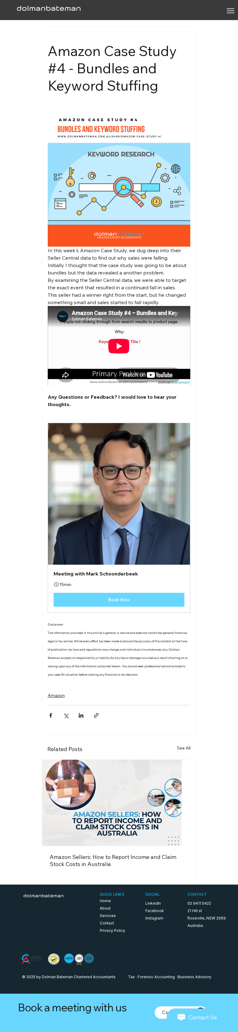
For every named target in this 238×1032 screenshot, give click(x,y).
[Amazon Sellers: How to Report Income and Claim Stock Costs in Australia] (119, 803)
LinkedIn (153, 903)
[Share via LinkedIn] (81, 715)
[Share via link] (96, 715)
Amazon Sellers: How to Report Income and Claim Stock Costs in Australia (113, 860)
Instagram (154, 918)
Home (105, 900)
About (105, 908)
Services (108, 915)
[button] (119, 518)
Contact (107, 923)
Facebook (154, 910)
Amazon (56, 695)
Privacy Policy (112, 930)
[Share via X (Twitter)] (66, 715)
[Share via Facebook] (51, 715)
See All (184, 748)
